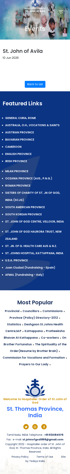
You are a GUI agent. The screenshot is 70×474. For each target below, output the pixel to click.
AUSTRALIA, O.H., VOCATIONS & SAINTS (32, 125)
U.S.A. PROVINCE (16, 260)
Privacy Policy (20, 457)
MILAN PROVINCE (16, 171)
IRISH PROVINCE (16, 161)
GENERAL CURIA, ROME (20, 118)
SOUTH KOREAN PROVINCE (23, 214)
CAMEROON (13, 147)
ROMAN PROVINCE (18, 185)
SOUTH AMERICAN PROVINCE (25, 207)
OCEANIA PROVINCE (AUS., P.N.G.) (28, 178)
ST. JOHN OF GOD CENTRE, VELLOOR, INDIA (34, 221)
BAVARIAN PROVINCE (19, 139)
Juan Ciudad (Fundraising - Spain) (30, 267)
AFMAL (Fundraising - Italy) (24, 275)
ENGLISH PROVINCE (18, 154)
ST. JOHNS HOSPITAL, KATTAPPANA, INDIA (34, 253)
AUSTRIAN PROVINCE (19, 132)
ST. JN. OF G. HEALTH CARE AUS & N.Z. (31, 246)
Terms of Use (44, 457)
